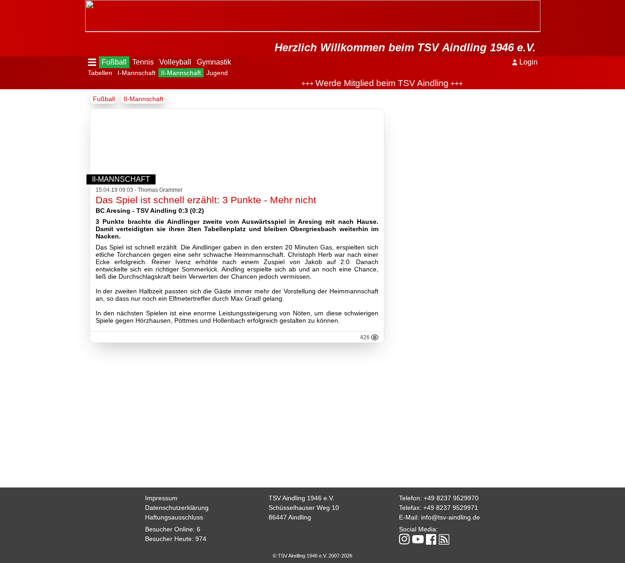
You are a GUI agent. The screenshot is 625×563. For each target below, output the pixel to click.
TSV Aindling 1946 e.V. (301, 498)
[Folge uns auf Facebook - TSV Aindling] (431, 540)
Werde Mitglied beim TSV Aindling (374, 83)
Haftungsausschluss (174, 517)
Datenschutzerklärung (177, 507)
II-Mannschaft (181, 72)
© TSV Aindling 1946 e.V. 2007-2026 (312, 555)
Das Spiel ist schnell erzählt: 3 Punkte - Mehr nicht (206, 200)
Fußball (114, 62)
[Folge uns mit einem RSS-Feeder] (444, 540)
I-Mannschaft (137, 72)
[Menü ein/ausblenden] (92, 62)
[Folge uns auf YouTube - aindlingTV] (418, 540)
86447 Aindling (290, 517)
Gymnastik (214, 62)
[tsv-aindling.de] (87, 4)
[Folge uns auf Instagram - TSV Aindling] (404, 540)
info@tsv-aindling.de (450, 517)
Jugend (217, 72)
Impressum (161, 498)
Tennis (143, 62)
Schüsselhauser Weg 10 (304, 507)
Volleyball (175, 62)
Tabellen (100, 72)
